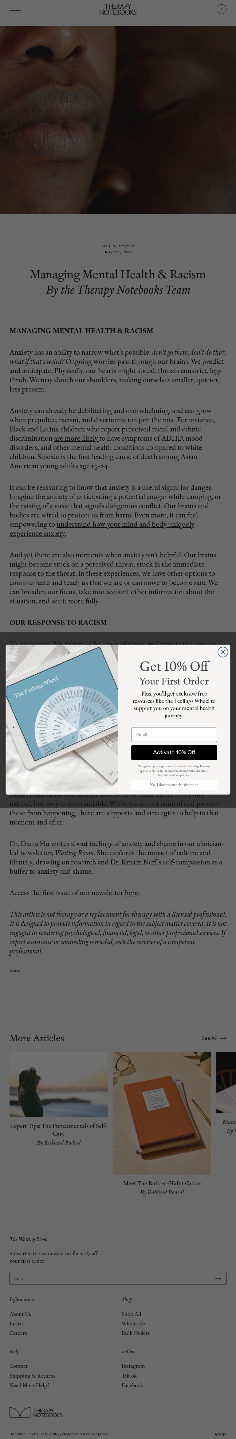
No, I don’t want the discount (174, 784)
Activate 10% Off (174, 752)
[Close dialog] (223, 652)
